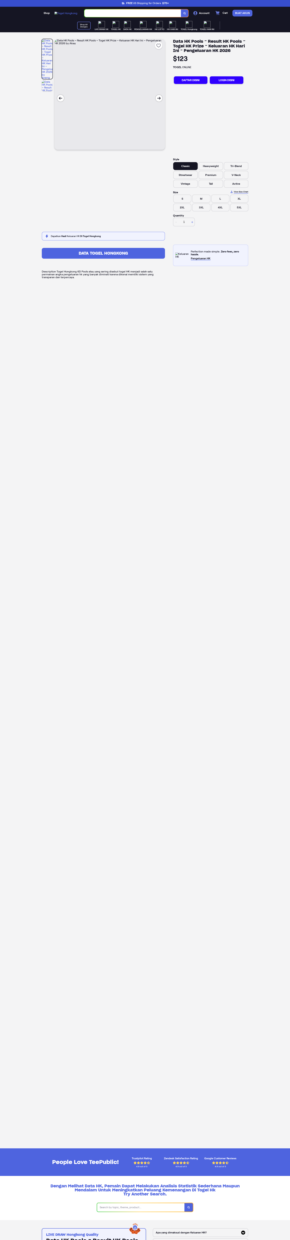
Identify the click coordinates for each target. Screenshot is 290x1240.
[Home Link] (66, 13)
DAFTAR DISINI (191, 80)
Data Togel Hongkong (103, 253)
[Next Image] (159, 98)
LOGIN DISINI (226, 80)
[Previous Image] (61, 98)
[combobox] (132, 13)
